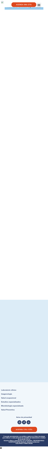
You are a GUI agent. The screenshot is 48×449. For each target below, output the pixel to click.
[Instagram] (19, 422)
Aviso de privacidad (24, 417)
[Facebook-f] (24, 422)
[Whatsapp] (29, 422)
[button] (39, 5)
